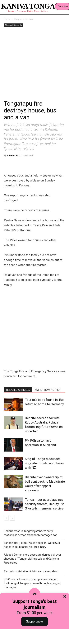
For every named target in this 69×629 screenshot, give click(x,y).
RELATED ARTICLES (18, 389)
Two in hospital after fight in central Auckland (31, 571)
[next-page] (12, 518)
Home (7, 19)
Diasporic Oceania (24, 19)
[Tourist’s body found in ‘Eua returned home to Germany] (13, 404)
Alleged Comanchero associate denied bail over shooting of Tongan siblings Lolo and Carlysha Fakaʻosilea (32, 558)
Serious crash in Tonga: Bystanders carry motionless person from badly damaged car (30, 533)
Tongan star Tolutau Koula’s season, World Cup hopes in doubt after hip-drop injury (32, 544)
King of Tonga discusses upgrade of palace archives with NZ (44, 463)
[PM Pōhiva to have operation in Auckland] (13, 445)
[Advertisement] (34, 64)
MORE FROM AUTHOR (48, 389)
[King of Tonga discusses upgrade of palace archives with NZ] (13, 463)
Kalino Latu (13, 155)
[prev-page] (6, 518)
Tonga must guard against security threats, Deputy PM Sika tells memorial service (44, 504)
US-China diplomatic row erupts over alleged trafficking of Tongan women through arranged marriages (32, 583)
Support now (34, 621)
